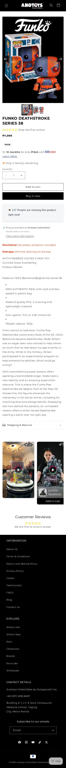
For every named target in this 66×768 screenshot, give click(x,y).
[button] (6, 5)
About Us (12, 549)
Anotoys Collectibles (27, 762)
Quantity (7, 169)
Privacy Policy (15, 571)
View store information (20, 236)
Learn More (9, 156)
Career (10, 578)
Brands (10, 656)
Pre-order (12, 663)
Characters (12, 648)
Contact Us (13, 607)
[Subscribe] (52, 730)
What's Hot (13, 627)
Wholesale (12, 670)
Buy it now (33, 196)
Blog (9, 599)
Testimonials (14, 585)
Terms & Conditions (18, 556)
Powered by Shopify (47, 762)
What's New (13, 634)
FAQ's (9, 592)
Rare (9, 641)
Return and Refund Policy (21, 563)
